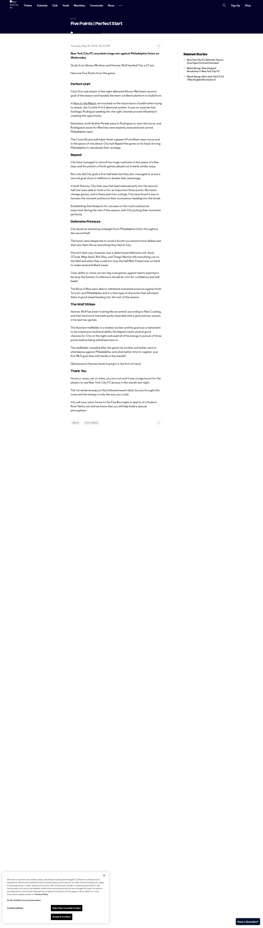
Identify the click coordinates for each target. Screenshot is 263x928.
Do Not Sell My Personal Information (24, 900)
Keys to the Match (85, 103)
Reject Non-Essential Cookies (67, 908)
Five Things (91, 423)
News (75, 423)
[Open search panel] (224, 5)
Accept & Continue (62, 916)
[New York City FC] (15, 5)
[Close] (104, 875)
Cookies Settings (15, 908)
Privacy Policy (41, 894)
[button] (121, 5)
